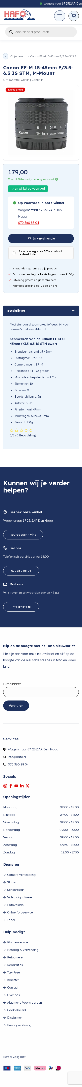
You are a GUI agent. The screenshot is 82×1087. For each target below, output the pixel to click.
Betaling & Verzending (22, 950)
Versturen (16, 706)
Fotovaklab (15, 905)
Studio (11, 882)
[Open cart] (73, 16)
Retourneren (15, 957)
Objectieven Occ (17, 56)
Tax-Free (13, 972)
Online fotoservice (20, 912)
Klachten (13, 980)
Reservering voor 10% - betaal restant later (40, 253)
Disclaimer (14, 1017)
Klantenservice (17, 942)
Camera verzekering (21, 875)
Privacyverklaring (19, 1025)
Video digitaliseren (20, 897)
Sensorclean (15, 890)
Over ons (13, 995)
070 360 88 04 (28, 223)
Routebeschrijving (23, 534)
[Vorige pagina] (5, 56)
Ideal (11, 920)
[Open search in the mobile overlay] (41, 31)
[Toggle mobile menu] (59, 15)
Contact (12, 987)
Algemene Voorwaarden (24, 1002)
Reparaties (15, 965)
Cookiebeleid (16, 1010)
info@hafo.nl (21, 607)
